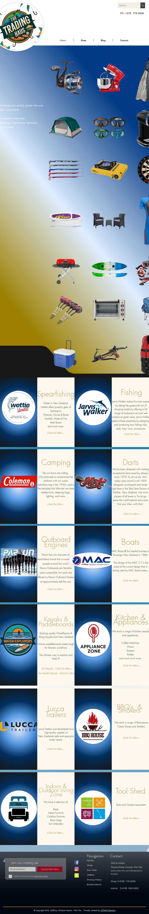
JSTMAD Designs (108, 910)
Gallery (90, 874)
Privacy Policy (94, 879)
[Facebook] (76, 862)
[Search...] (142, 5)
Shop (90, 865)
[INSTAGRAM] (76, 869)
